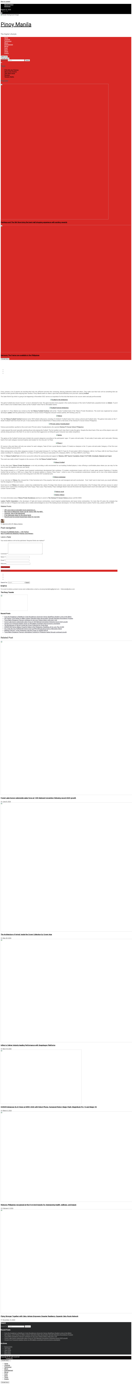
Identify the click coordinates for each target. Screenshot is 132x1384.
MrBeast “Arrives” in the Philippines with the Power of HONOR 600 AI (26, 630)
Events (6, 53)
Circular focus (5, 58)
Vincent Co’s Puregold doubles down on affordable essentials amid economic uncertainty (32, 623)
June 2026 (7, 1350)
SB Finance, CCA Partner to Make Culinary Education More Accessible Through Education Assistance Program (38, 618)
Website (3, 563)
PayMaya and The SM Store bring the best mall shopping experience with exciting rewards (34, 222)
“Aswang (7, 75)
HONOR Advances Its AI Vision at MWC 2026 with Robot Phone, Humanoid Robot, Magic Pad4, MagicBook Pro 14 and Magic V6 (49, 1107)
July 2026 (7, 1348)
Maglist (3, 1358)
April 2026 (7, 1354)
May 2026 (7, 1352)
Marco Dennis (18, 524)
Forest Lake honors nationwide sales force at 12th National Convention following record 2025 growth (36, 622)
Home (6, 38)
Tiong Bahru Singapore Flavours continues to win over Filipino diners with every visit (30, 620)
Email (3, 560)
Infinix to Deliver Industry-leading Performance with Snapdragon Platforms (28, 1045)
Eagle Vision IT (18, 1358)
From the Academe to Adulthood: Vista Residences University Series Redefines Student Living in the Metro (37, 617)
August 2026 (8, 1347)
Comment (4, 554)
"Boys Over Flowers (10, 72)
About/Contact (8, 5)
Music (6, 43)
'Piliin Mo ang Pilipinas (11, 70)
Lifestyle (7, 39)
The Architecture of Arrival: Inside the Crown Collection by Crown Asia (26, 625)
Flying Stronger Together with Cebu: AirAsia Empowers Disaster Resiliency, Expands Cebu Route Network (39, 1316)
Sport (6, 50)
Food (6, 48)
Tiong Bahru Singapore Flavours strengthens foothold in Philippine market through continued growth (35, 632)
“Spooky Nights (9, 77)
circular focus (4, 1360)
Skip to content (5, 1)
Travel (6, 51)
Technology (7, 41)
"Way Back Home (9, 73)
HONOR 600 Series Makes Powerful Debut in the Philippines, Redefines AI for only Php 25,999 (34, 627)
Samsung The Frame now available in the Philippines (20, 355)
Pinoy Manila (16, 24)
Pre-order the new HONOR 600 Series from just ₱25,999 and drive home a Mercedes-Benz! (33, 629)
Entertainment (8, 45)
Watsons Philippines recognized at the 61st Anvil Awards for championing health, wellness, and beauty (38, 1205)
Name (3, 557)
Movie (6, 46)
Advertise (7, 6)
